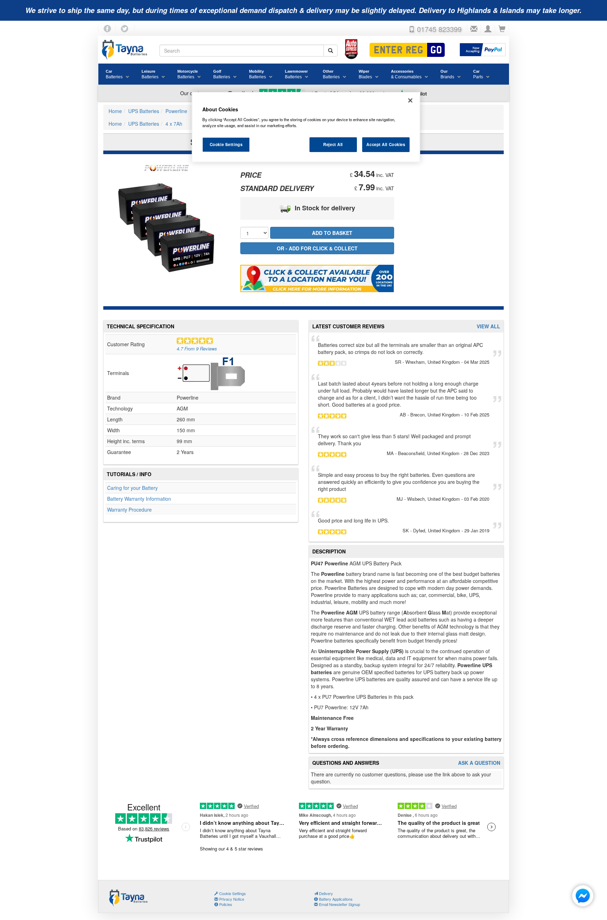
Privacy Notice (231, 899)
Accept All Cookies (385, 144)
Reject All (333, 144)
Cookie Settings (226, 144)
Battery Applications (335, 899)
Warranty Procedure (129, 509)
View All (488, 326)
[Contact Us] (474, 29)
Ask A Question (479, 762)
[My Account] (488, 29)
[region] (306, 127)
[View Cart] (502, 29)
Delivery (325, 893)
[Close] (410, 100)
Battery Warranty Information (139, 498)
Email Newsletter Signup (339, 904)
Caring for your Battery (132, 487)
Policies (225, 904)
